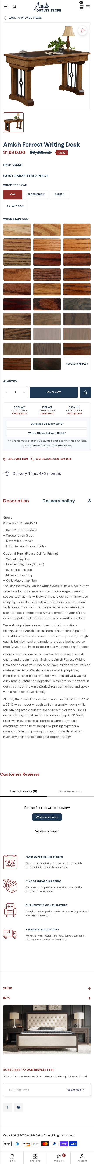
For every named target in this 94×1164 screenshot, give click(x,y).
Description (16, 501)
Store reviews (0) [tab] (70, 791)
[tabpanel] (47, 66)
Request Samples (77, 363)
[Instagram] (18, 1107)
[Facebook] (7, 1107)
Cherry (59, 194)
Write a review (47, 817)
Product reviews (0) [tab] (23, 791)
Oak (12, 194)
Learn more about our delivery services (47, 445)
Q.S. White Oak (15, 206)
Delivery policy (58, 501)
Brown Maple (36, 194)
